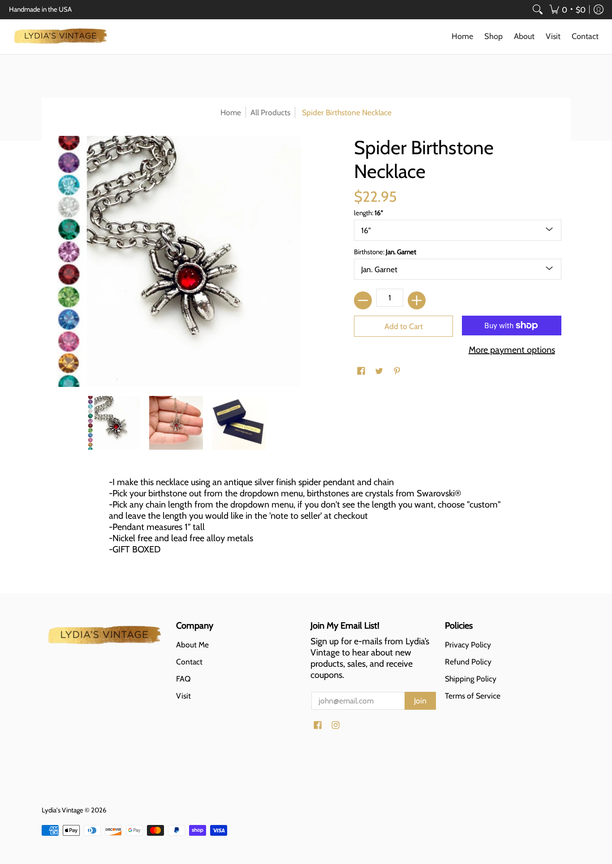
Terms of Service (472, 695)
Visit (183, 695)
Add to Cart (403, 326)
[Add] (417, 300)
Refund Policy (468, 661)
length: (368, 213)
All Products (270, 112)
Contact (189, 661)
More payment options (512, 349)
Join (420, 700)
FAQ (183, 678)
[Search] (537, 9)
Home (230, 112)
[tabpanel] (306, 519)
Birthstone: (385, 252)
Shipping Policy (470, 678)
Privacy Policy (468, 644)
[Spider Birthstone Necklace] (113, 423)
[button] (567, 9)
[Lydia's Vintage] (60, 36)
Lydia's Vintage (62, 810)
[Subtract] (363, 300)
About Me (192, 644)
